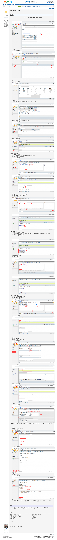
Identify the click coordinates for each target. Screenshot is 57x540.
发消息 (6, 17)
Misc (28, 6)
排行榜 (19, 4)
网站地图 (52, 536)
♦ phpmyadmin (12, 15)
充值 (12, 4)
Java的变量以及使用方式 (13, 517)
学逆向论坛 (3, 8)
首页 (4, 4)
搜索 (5, 6)
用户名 (36, 1)
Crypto (30, 6)
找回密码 (51, 1)
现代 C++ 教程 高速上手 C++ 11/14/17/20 (15, 514)
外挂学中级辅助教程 (34, 515)
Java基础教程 (33, 516)
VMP (36, 6)
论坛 (7, 4)
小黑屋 (34, 536)
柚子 (6, 528)
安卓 (34, 6)
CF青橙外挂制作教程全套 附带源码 (14, 515)
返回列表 (52, 534)
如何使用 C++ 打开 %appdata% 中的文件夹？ (16, 516)
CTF (9, 4)
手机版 (36, 536)
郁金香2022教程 (34, 518)
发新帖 (51, 8)
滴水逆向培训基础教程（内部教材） (36, 514)
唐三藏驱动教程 (12, 518)
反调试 (39, 6)
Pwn (31, 6)
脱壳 (37, 6)
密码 (36, 2)
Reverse (26, 6)
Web (33, 6)
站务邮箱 (39, 536)
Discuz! (8, 536)
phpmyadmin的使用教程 (16, 10)
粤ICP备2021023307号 (47, 536)
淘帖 (16, 4)
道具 (14, 4)
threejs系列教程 (34, 517)
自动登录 (49, 1)
